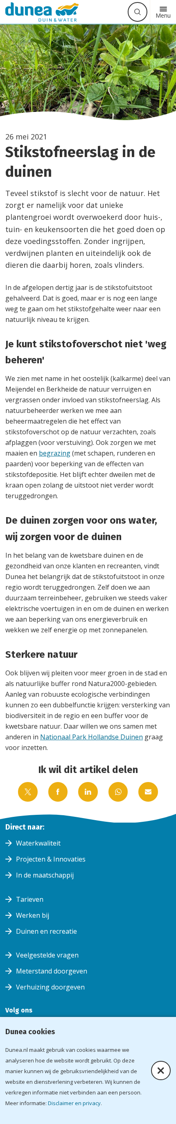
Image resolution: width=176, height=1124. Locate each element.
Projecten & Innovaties (51, 859)
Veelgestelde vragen (47, 955)
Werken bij (32, 915)
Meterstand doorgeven (51, 971)
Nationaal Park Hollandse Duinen (91, 736)
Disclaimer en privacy (74, 1103)
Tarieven (29, 899)
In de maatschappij (45, 875)
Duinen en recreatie (46, 931)
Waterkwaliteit (38, 843)
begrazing (54, 453)
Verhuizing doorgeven (50, 987)
